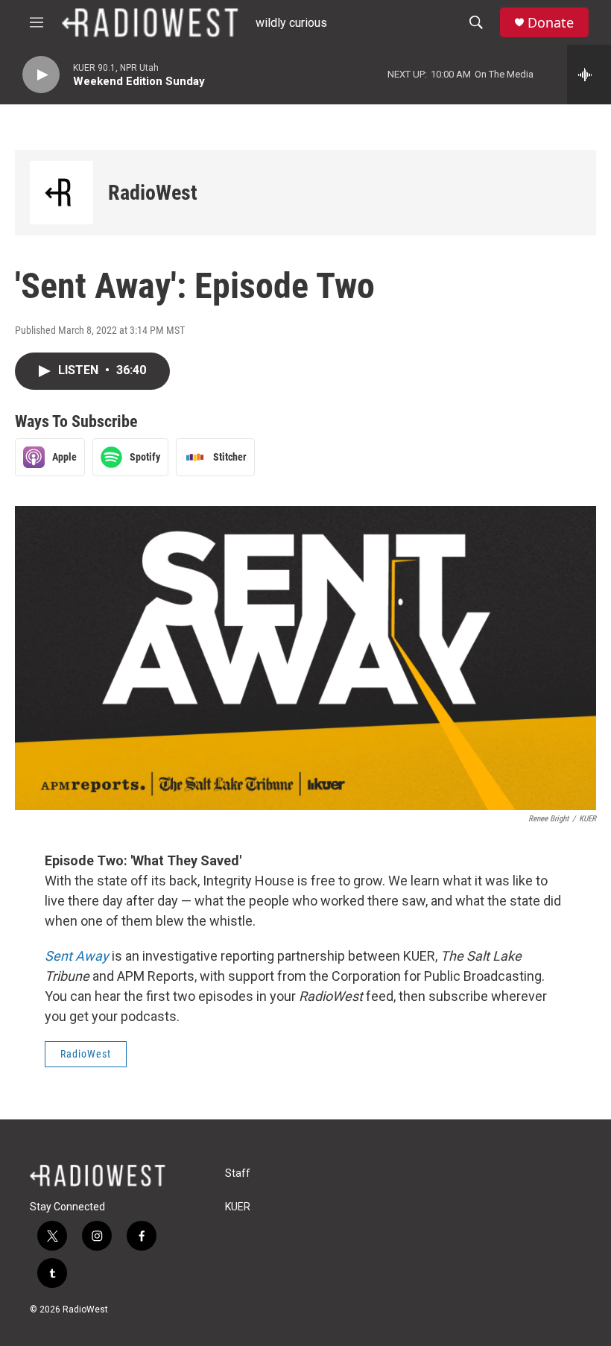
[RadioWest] (61, 192)
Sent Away (77, 956)
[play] (41, 74)
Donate (551, 23)
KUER (237, 1207)
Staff (237, 1173)
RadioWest (152, 192)
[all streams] (589, 74)
